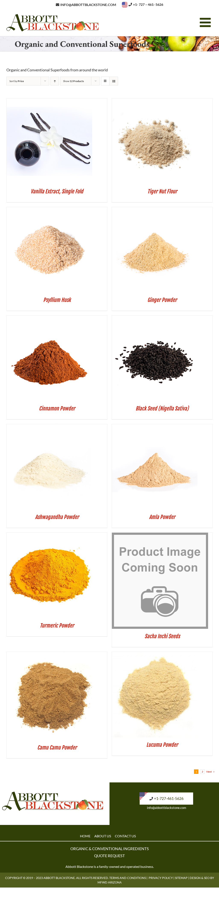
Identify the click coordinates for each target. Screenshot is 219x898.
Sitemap (181, 878)
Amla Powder (162, 517)
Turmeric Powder (57, 625)
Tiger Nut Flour (162, 191)
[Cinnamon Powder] (49, 318)
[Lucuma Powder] (154, 654)
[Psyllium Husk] (49, 209)
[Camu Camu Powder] (51, 654)
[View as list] (114, 81)
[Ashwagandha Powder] (49, 427)
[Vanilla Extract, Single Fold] (49, 101)
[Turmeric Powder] (49, 535)
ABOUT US (102, 836)
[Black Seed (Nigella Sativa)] (154, 318)
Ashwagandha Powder (57, 517)
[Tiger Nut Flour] (154, 101)
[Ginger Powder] (154, 209)
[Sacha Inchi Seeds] (160, 535)
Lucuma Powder (162, 745)
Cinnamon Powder (57, 408)
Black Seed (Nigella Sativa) (162, 408)
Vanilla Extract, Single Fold (57, 191)
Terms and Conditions (127, 878)
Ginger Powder (162, 300)
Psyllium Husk (57, 300)
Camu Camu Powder (57, 747)
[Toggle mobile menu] (206, 22)
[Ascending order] (54, 81)
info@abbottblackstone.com (166, 808)
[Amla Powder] (154, 427)
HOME (85, 836)
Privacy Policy (161, 878)
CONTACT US (125, 836)
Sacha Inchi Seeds (162, 636)
